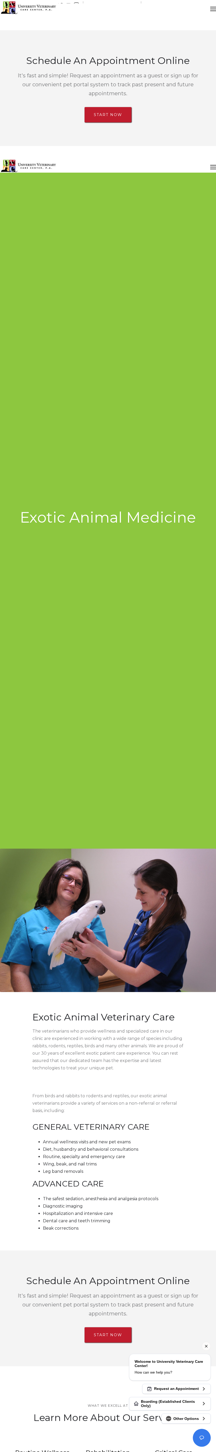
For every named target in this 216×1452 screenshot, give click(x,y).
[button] (213, 9)
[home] (28, 8)
